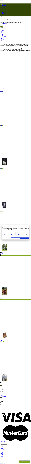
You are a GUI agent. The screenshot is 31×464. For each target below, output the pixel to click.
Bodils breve (1, 340)
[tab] (16, 41)
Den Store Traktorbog (2, 89)
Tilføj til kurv (1, 26)
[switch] (12, 234)
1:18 (2, 9)
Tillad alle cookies (24, 238)
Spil (1, 8)
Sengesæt (2, 399)
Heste (2, 11)
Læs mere (1, 385)
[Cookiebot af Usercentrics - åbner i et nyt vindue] (26, 225)
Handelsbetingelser (3, 441)
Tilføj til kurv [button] (1, 91)
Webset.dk (3, 443)
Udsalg (2, 14)
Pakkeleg (2, 35)
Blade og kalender (4, 12)
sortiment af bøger (5, 23)
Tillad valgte (15, 238)
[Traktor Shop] (1, 0)
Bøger (3, 13)
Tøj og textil (2, 39)
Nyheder (2, 3)
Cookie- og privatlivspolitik (3, 396)
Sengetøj (2, 4)
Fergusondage (1, 253)
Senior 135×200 (4, 5)
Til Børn (2, 448)
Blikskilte (2, 10)
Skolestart (3, 6)
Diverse (2, 31)
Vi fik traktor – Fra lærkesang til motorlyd (4, 123)
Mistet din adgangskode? (2, 463)
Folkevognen (1, 383)
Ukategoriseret (2, 40)
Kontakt (2, 395)
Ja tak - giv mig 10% (24, 461)
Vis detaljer (26, 236)
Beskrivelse (2, 41)
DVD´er (2, 7)
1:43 (2, 34)
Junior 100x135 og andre (5, 36)
